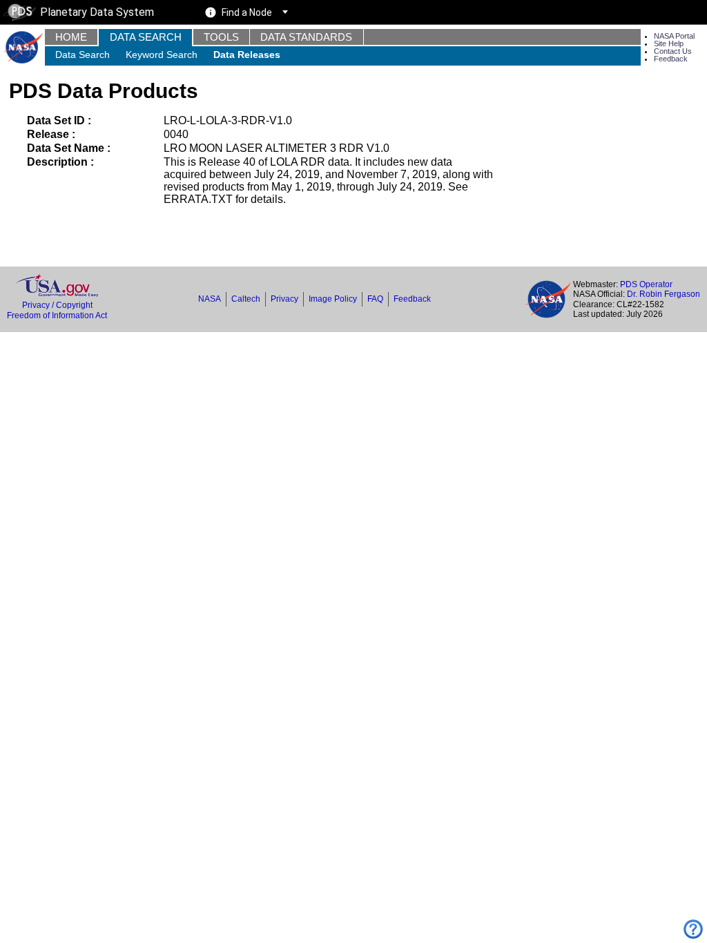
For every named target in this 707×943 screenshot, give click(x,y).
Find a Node (247, 12)
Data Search (146, 37)
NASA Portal (674, 36)
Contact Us (673, 51)
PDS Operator (646, 284)
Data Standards (306, 37)
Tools (221, 37)
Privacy (284, 299)
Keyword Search (161, 54)
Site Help (669, 43)
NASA (209, 299)
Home (71, 37)
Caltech (245, 299)
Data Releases (246, 54)
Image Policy (333, 299)
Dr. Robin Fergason (663, 294)
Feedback (671, 59)
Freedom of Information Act (57, 315)
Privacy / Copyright (57, 305)
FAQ (375, 299)
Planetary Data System (97, 12)
